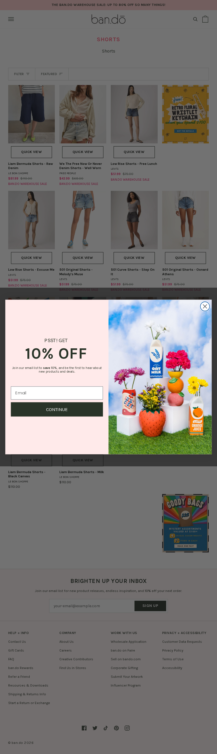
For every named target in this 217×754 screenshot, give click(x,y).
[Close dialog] (205, 306)
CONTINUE (57, 409)
